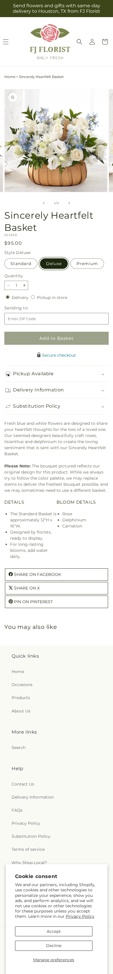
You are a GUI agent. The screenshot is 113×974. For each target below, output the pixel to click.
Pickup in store (52, 297)
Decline (53, 945)
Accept (54, 931)
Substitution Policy (31, 836)
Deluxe (54, 263)
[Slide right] (69, 203)
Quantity (13, 275)
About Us (21, 711)
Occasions (22, 684)
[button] (79, 41)
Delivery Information (33, 797)
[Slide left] (43, 203)
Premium (87, 263)
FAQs (17, 810)
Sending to (24, 308)
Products (21, 697)
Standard (20, 263)
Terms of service (28, 849)
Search (18, 747)
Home (9, 77)
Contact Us (23, 784)
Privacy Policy (80, 916)
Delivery (21, 297)
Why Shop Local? (29, 862)
